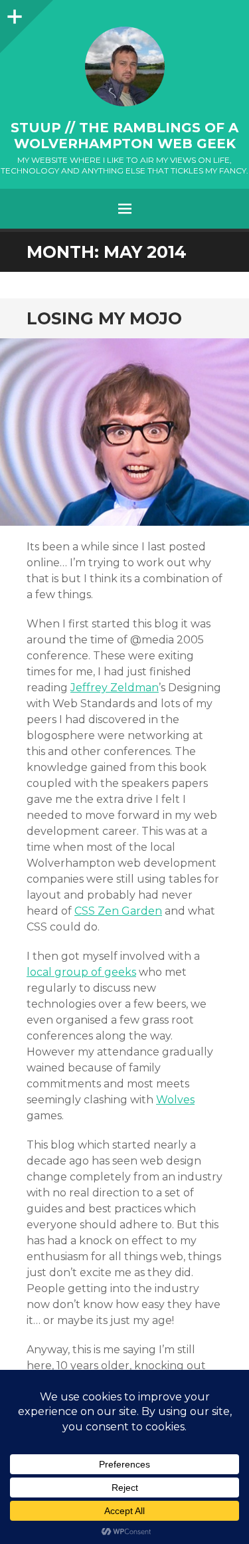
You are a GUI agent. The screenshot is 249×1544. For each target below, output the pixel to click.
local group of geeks (81, 972)
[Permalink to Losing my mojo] (124, 432)
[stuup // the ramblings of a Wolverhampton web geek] (124, 66)
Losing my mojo (104, 318)
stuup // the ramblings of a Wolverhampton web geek (124, 136)
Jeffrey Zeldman (114, 687)
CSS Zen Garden (118, 911)
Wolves (175, 1099)
